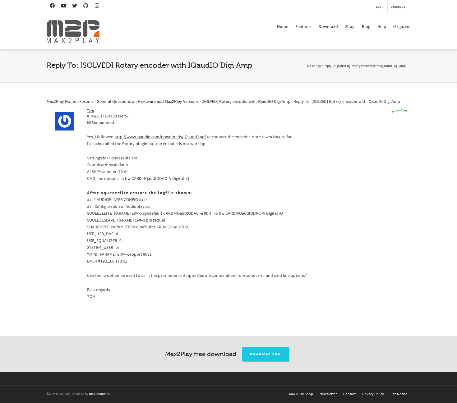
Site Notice (398, 394)
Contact (349, 394)
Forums (86, 101)
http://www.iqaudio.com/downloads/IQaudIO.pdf (160, 137)
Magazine (401, 27)
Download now (265, 354)
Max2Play (314, 66)
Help (381, 27)
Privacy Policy (373, 394)
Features (303, 27)
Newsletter (328, 394)
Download (328, 27)
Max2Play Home (61, 101)
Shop (350, 27)
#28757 (123, 116)
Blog (366, 27)
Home (282, 27)
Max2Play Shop (301, 394)
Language (398, 7)
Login (380, 7)
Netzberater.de (99, 394)
